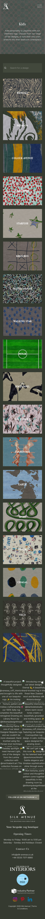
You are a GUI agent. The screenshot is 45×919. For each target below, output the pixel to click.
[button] (39, 6)
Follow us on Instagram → (22, 797)
